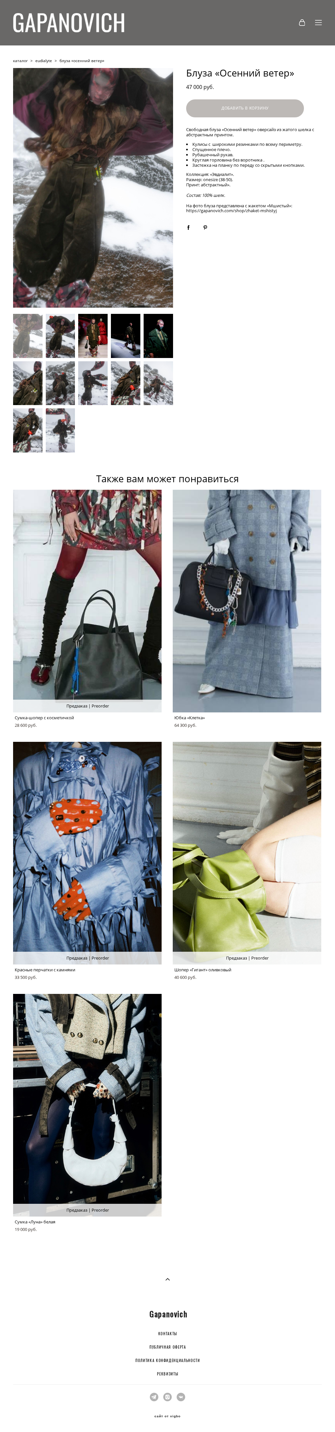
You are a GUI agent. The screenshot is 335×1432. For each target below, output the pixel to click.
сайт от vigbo (167, 1416)
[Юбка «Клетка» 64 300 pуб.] (247, 601)
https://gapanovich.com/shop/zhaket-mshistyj (231, 210)
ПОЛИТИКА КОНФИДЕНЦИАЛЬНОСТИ (167, 1361)
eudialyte (43, 60)
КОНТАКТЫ (167, 1334)
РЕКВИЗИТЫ (167, 1374)
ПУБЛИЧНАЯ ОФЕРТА (168, 1347)
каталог (20, 60)
